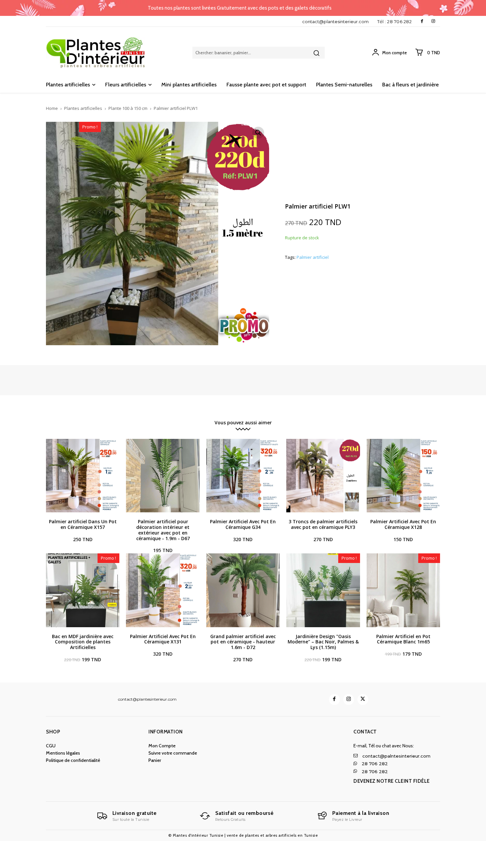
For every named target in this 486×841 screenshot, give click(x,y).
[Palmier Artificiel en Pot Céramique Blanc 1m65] (403, 590)
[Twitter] (362, 699)
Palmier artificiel (313, 257)
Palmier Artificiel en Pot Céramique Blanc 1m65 (403, 639)
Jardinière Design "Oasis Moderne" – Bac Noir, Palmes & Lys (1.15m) (323, 642)
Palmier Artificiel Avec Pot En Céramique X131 (163, 639)
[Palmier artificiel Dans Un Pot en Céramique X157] (82, 475)
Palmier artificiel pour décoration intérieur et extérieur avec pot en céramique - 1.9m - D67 (163, 529)
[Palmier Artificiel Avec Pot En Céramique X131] (162, 590)
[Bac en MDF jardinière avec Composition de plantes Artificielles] (82, 590)
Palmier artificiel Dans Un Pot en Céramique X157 (83, 524)
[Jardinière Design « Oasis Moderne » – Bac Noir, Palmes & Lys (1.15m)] (323, 590)
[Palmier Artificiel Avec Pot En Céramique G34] (243, 475)
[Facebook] (422, 21)
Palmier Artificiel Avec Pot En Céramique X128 (403, 524)
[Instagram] (433, 21)
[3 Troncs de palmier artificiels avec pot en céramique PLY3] (323, 475)
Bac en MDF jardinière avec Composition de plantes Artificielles (82, 642)
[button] (258, 133)
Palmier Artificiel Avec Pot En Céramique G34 (243, 524)
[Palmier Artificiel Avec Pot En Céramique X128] (403, 475)
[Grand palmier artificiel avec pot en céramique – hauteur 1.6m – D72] (243, 590)
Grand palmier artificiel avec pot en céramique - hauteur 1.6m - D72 (243, 642)
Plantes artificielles (83, 108)
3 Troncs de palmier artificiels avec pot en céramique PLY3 (323, 524)
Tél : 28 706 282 (394, 21)
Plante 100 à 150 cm (127, 108)
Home (52, 108)
